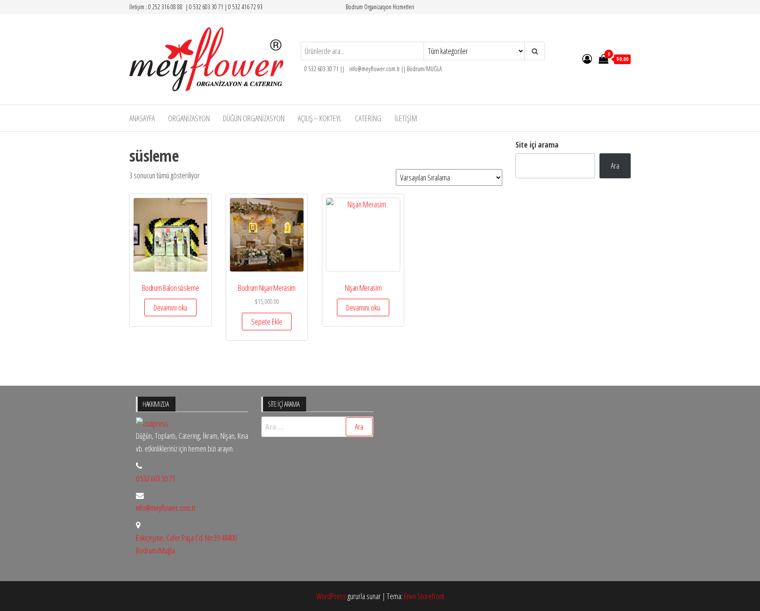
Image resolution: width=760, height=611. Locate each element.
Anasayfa (142, 118)
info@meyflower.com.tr (166, 508)
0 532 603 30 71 (155, 478)
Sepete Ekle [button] (266, 321)
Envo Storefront (424, 596)
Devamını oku (170, 307)
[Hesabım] (587, 58)
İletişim (406, 118)
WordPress (331, 596)
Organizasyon (189, 118)
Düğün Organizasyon (254, 118)
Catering (368, 118)
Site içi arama (537, 144)
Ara (615, 165)
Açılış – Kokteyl (320, 118)
